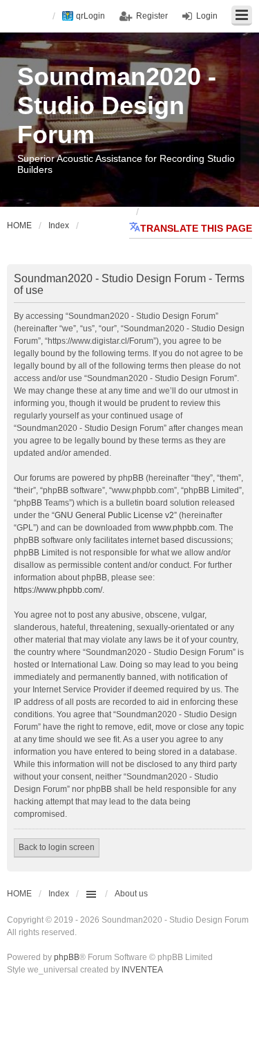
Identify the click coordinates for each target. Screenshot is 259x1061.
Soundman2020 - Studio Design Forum (116, 105)
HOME (19, 893)
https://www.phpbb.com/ (58, 590)
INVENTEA (142, 970)
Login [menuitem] (207, 16)
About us (131, 893)
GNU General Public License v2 (114, 515)
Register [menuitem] (152, 16)
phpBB (66, 957)
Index (58, 893)
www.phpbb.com (184, 528)
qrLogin (90, 16)
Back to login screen (57, 847)
